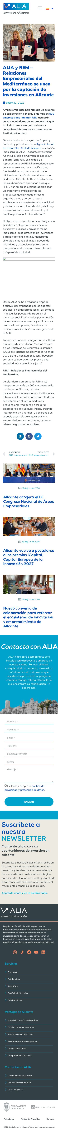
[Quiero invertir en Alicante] (29, 1076)
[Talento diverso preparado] (29, 1035)
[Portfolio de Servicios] (29, 994)
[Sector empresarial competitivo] (29, 1042)
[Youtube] (36, 952)
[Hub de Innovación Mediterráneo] (29, 1021)
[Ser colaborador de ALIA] (29, 1083)
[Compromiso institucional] (29, 1056)
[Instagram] (15, 952)
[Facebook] (29, 952)
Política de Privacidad (30, 1119)
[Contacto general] (29, 1090)
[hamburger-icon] (39, 8)
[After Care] (29, 987)
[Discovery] (29, 972)
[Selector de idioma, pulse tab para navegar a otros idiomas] (49, 8)
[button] (20, 436)
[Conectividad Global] (29, 1049)
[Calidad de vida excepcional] (29, 1028)
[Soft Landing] (29, 979)
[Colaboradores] (29, 1001)
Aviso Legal (9, 1119)
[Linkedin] (43, 952)
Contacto (50, 1119)
